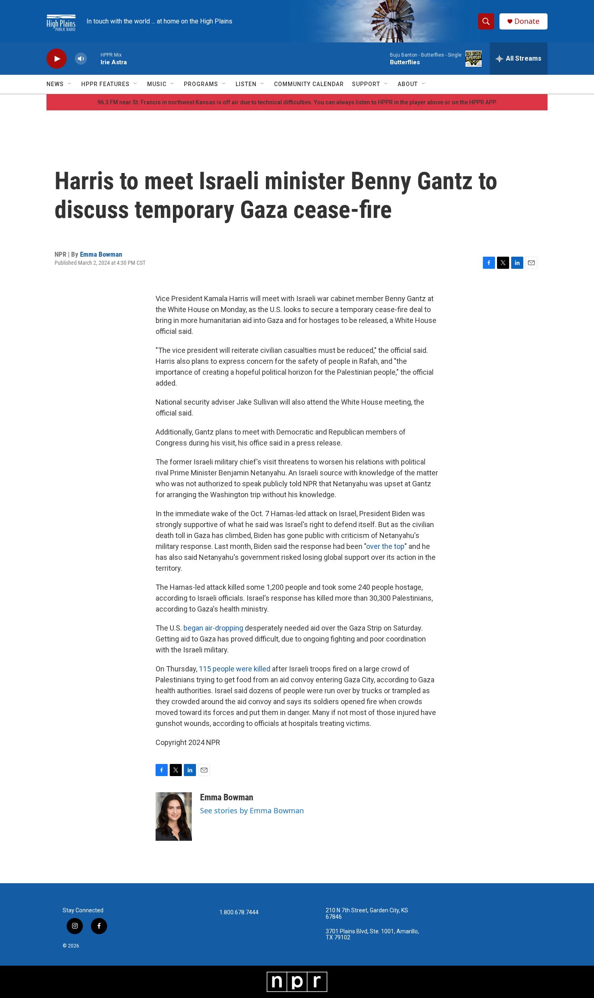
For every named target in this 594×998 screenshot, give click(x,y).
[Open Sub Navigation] (70, 84)
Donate (526, 21)
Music (156, 84)
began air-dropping (213, 628)
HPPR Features (105, 84)
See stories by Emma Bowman (252, 810)
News (55, 84)
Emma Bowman (101, 254)
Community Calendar (309, 84)
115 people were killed (234, 669)
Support (366, 84)
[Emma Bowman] (174, 816)
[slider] (94, 58)
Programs (201, 84)
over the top (385, 546)
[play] (56, 58)
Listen (246, 84)
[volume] (81, 59)
